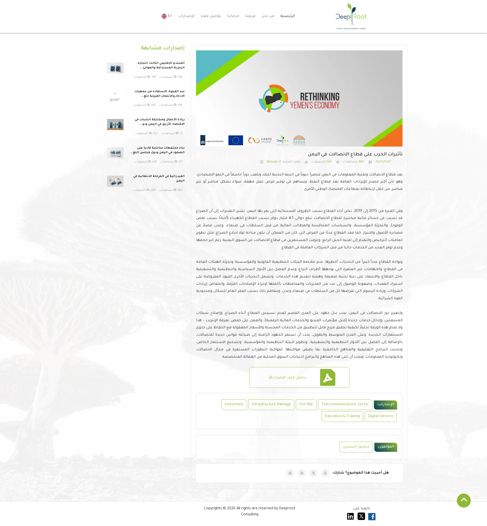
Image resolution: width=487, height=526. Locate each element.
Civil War (306, 405)
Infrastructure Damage (271, 405)
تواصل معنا (211, 16)
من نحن (268, 16)
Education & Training (342, 417)
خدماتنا (233, 16)
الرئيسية (287, 16)
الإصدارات (186, 16)
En (169, 16)
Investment (234, 405)
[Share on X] (313, 473)
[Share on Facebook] (325, 473)
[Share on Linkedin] (290, 473)
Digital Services (380, 417)
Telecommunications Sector (345, 405)
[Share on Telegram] (302, 473)
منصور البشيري (356, 447)
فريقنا (250, 16)
